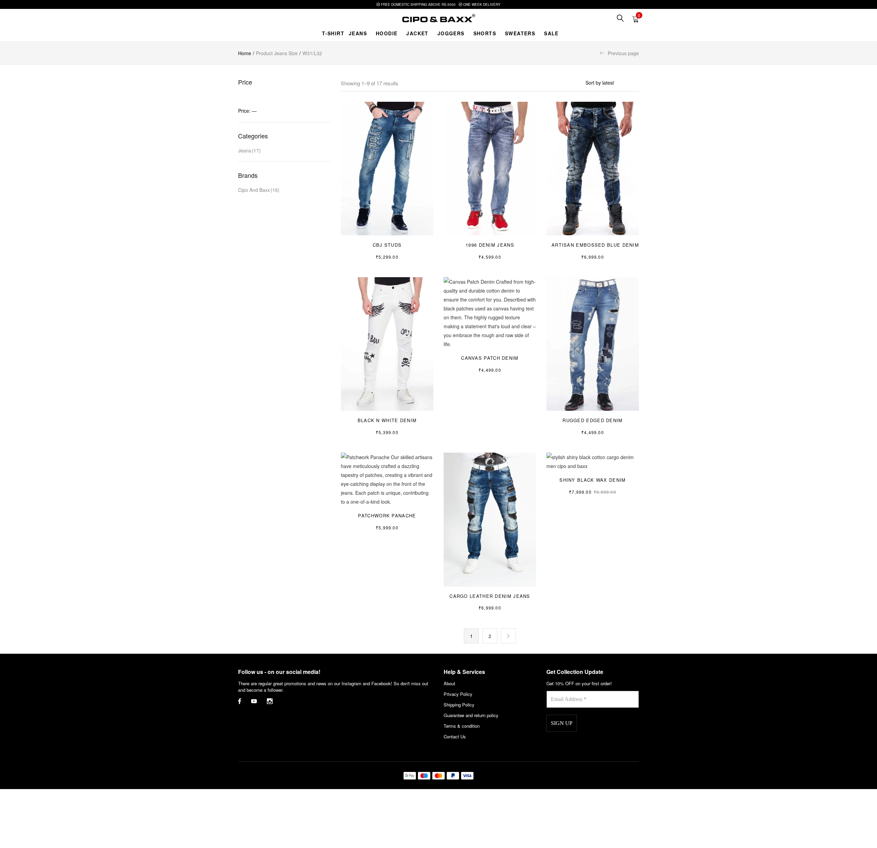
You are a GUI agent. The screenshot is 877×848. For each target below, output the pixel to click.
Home (244, 53)
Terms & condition (462, 726)
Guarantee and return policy (471, 715)
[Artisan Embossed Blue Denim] (592, 167)
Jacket (417, 33)
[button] (635, 18)
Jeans (358, 33)
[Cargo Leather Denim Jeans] (490, 518)
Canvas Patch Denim (489, 358)
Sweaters (520, 33)
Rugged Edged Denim (592, 420)
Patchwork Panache (387, 515)
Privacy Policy (458, 694)
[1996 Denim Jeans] (490, 167)
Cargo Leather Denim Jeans (489, 596)
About (449, 683)
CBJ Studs (387, 245)
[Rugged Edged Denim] (592, 343)
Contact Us (455, 736)
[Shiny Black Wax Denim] (592, 460)
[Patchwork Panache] (387, 478)
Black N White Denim (387, 420)
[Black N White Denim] (387, 343)
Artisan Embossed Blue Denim (595, 245)
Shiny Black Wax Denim (592, 480)
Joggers (451, 33)
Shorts (484, 33)
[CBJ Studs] (387, 167)
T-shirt (333, 33)
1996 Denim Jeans (490, 245)
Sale (551, 33)
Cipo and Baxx (259, 189)
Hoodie (386, 33)
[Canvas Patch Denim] (490, 312)
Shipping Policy (459, 704)
